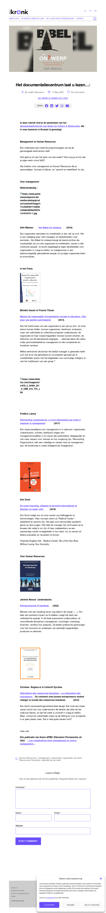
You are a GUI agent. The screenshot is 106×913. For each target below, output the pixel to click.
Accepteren (49, 905)
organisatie (56, 757)
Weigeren (70, 905)
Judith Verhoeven (36, 92)
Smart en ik (14, 18)
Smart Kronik (20, 901)
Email (57, 813)
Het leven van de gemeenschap (60, 18)
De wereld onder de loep (32, 18)
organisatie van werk (72, 757)
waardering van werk (51, 760)
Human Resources (28, 757)
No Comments (77, 92)
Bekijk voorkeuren (92, 905)
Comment (20, 787)
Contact (80, 18)
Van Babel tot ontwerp (50, 227)
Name (19, 813)
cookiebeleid (50, 897)
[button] (101, 878)
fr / (90, 11)
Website (19, 825)
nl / (85, 11)
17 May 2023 (57, 92)
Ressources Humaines (29, 760)
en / (95, 11)
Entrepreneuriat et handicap (34, 605)
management (44, 757)
